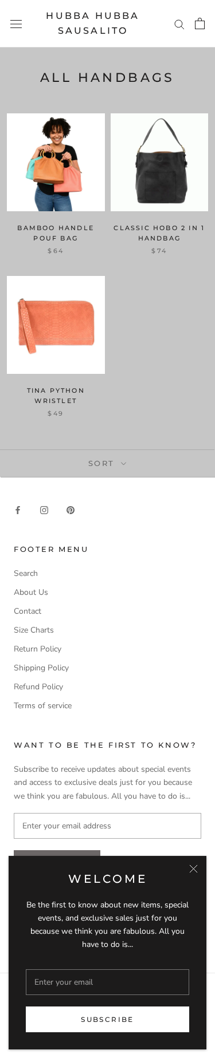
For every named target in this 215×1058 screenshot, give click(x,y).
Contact (27, 611)
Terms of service (43, 705)
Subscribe (107, 1019)
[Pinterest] (71, 509)
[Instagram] (44, 509)
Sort (103, 463)
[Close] (193, 868)
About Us (31, 592)
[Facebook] (18, 509)
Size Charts (34, 630)
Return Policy (37, 649)
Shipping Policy (41, 667)
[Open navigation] (16, 23)
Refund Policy (38, 686)
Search (26, 573)
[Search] (179, 24)
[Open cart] (200, 23)
